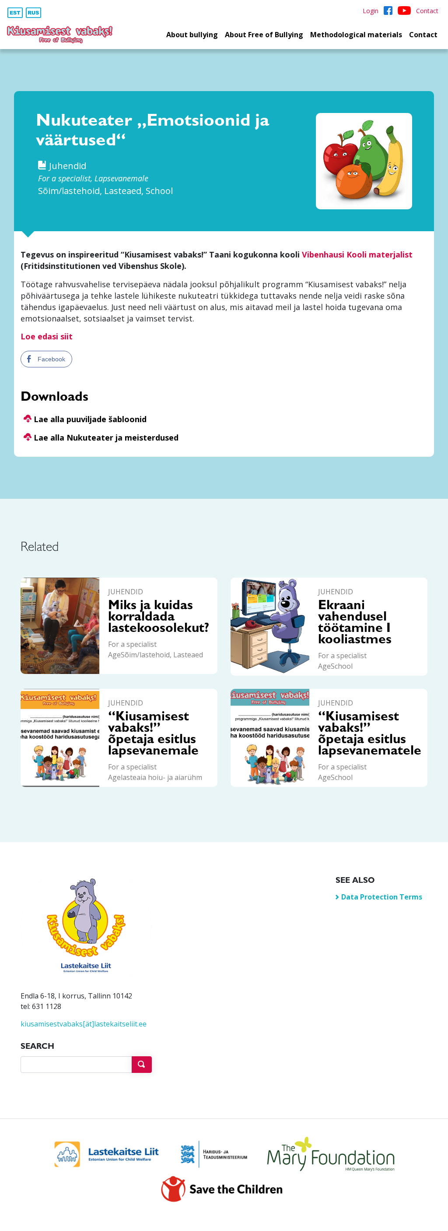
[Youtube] (404, 11)
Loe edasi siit (47, 336)
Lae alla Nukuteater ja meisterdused (105, 437)
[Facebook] (388, 11)
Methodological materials (356, 34)
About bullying (192, 34)
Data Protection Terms (381, 897)
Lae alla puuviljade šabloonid (89, 419)
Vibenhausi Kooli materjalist (357, 254)
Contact (423, 34)
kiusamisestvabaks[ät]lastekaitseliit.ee (84, 1024)
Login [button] (370, 11)
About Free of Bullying (264, 34)
